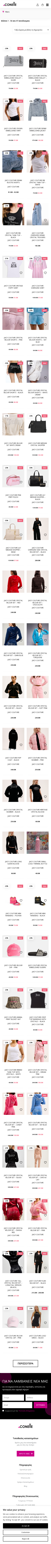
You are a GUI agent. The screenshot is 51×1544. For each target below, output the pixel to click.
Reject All (25, 1539)
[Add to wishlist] (21, 62)
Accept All (25, 1526)
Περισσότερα (25, 1363)
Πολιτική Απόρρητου (27, 1411)
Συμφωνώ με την (20, 1411)
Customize (25, 1532)
